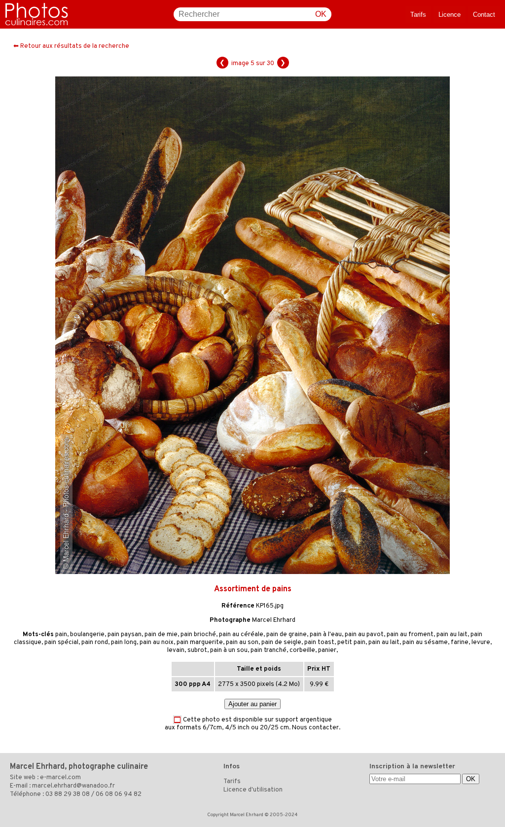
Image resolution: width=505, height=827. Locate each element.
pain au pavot (364, 635)
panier (327, 650)
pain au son (242, 643)
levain (175, 650)
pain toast (319, 643)
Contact (484, 14)
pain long (124, 643)
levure (480, 643)
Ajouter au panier (252, 704)
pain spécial (61, 643)
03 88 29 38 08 (67, 794)
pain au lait (452, 635)
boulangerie (87, 635)
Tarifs (418, 14)
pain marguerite (200, 643)
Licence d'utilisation (253, 790)
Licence (449, 14)
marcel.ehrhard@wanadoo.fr (73, 786)
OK (320, 14)
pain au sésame (425, 643)
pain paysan (125, 635)
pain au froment (410, 635)
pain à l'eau (326, 635)
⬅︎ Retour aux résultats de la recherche (71, 46)
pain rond (94, 643)
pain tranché (269, 650)
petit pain (351, 643)
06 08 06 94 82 (119, 794)
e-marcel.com (60, 778)
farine (460, 643)
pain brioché (198, 635)
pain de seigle (281, 643)
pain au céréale (241, 635)
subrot (197, 650)
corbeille (302, 650)
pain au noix (157, 643)
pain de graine (286, 635)
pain (61, 635)
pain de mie (161, 635)
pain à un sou (229, 650)
